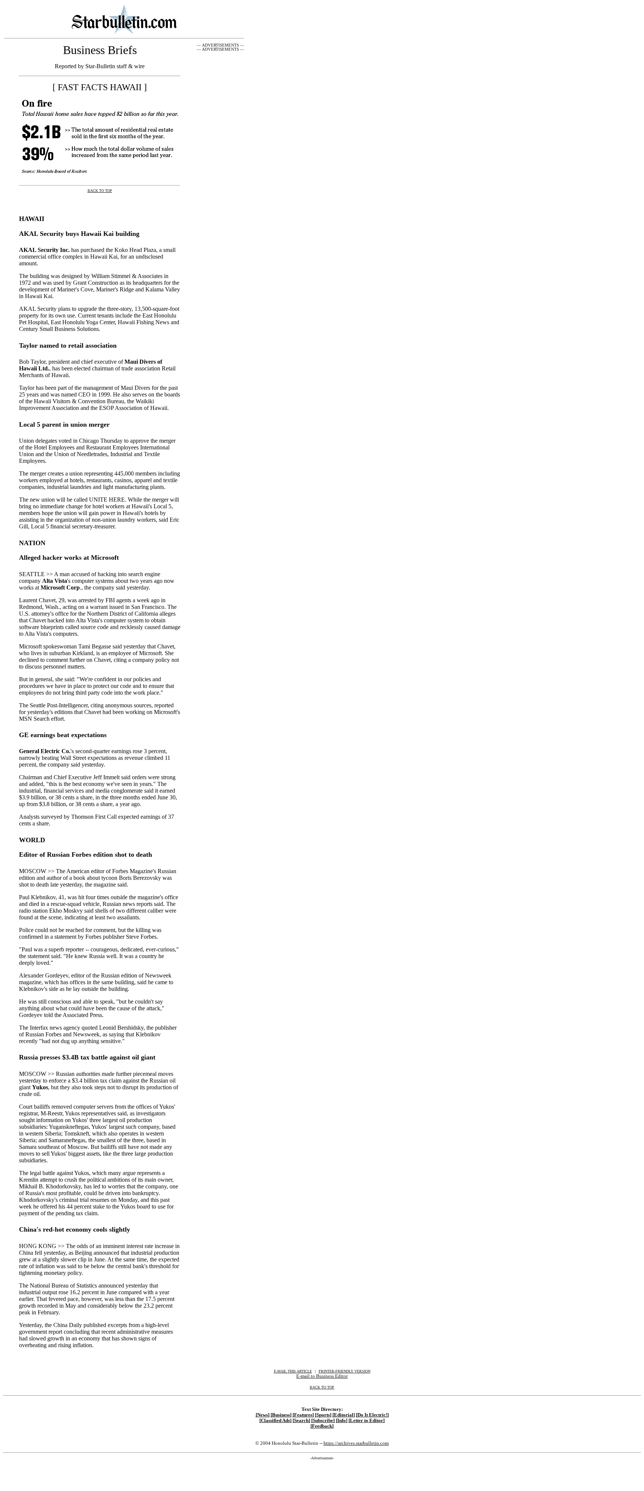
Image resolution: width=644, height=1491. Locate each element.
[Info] (341, 1420)
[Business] (281, 1415)
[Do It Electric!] (372, 1415)
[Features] (303, 1415)
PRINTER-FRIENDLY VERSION (344, 1371)
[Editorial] (343, 1415)
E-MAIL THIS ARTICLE (293, 1371)
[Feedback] (322, 1426)
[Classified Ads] (275, 1420)
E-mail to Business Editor (322, 1376)
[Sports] (323, 1415)
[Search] (301, 1420)
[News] (262, 1415)
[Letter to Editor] (366, 1420)
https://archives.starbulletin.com (356, 1443)
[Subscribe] (323, 1420)
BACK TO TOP (322, 1387)
